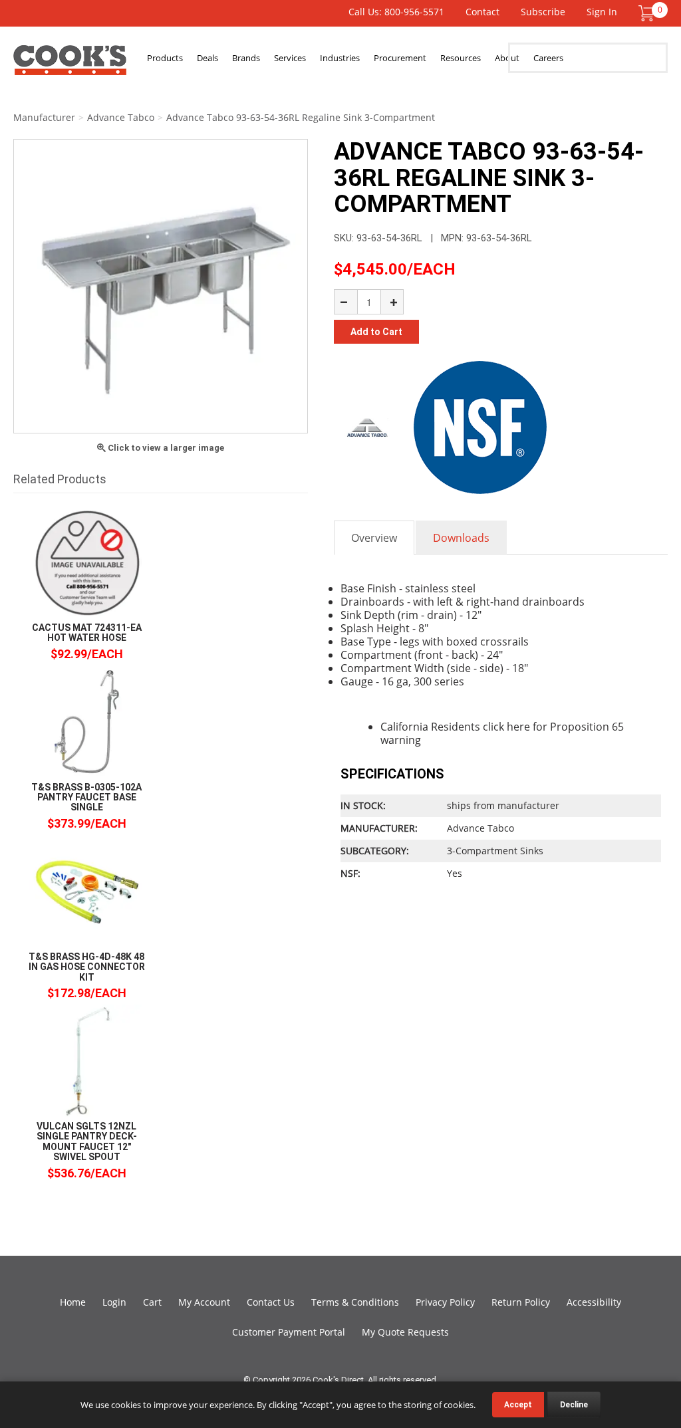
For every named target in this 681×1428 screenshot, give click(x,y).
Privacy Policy (445, 1302)
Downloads (461, 538)
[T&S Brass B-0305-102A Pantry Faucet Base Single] (86, 721)
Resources (460, 58)
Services (290, 58)
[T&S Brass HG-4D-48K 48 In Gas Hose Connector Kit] (86, 891)
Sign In (602, 11)
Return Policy (520, 1302)
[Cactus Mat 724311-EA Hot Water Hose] (86, 562)
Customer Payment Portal (288, 1332)
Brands (246, 58)
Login (114, 1302)
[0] (646, 12)
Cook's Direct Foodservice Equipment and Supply (69, 65)
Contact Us (271, 1302)
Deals (207, 58)
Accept (518, 1404)
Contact (482, 11)
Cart (152, 1302)
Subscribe (543, 11)
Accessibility (594, 1302)
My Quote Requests (405, 1332)
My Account (204, 1302)
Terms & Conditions (355, 1302)
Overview (374, 538)
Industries (340, 58)
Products (165, 58)
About (507, 58)
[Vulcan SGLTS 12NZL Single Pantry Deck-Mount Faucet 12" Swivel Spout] (86, 1060)
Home (73, 1302)
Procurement (400, 58)
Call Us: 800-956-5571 (396, 11)
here (518, 726)
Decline (574, 1404)
